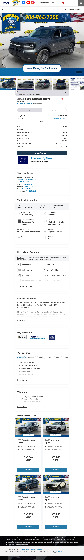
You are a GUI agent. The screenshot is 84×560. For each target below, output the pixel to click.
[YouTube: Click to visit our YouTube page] (28, 2)
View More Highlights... (25, 286)
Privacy (28, 549)
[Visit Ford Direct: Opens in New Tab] (58, 551)
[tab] (21, 357)
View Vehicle (28, 470)
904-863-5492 (28, 187)
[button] (3, 9)
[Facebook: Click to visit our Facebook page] (24, 2)
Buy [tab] (29, 110)
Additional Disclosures (36, 549)
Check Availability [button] (42, 153)
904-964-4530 (27, 189)
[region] (42, 136)
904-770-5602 (27, 184)
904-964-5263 (31, 191)
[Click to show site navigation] (81, 3)
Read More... (22, 320)
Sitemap (23, 549)
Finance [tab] (54, 110)
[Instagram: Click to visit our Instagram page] (33, 2)
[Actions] (65, 99)
